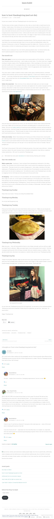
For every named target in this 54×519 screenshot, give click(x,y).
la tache (9, 351)
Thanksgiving (22, 332)
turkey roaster (16, 127)
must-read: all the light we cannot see (12, 479)
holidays (13, 332)
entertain (14, 330)
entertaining (6, 332)
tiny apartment (17, 91)
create (9, 330)
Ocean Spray (32, 76)
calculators (21, 155)
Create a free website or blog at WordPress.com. (17, 509)
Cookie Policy (26, 516)
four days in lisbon (48, 340)
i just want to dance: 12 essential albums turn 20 (14, 482)
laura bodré (27, 3)
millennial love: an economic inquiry (9, 340)
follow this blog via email (10, 490)
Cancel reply (48, 444)
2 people (7, 363)
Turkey (29, 332)
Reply (3, 367)
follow (5, 497)
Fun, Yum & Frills (11, 391)
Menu (28, 9)
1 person (7, 409)
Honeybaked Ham (24, 78)
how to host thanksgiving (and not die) (12, 473)
